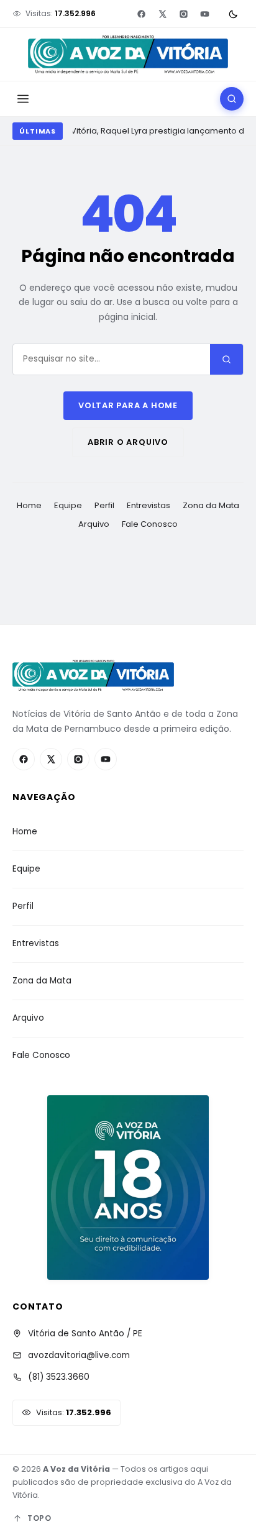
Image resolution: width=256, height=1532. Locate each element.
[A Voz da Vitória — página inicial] (127, 54)
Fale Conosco (150, 524)
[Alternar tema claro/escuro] (233, 13)
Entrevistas (148, 505)
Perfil (104, 505)
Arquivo (93, 524)
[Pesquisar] (232, 99)
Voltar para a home (128, 405)
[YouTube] (204, 13)
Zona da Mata (211, 505)
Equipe (68, 505)
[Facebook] (141, 13)
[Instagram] (183, 13)
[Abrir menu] (23, 98)
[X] (162, 13)
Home (29, 505)
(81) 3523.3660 (58, 1377)
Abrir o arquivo (128, 442)
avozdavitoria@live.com (79, 1355)
